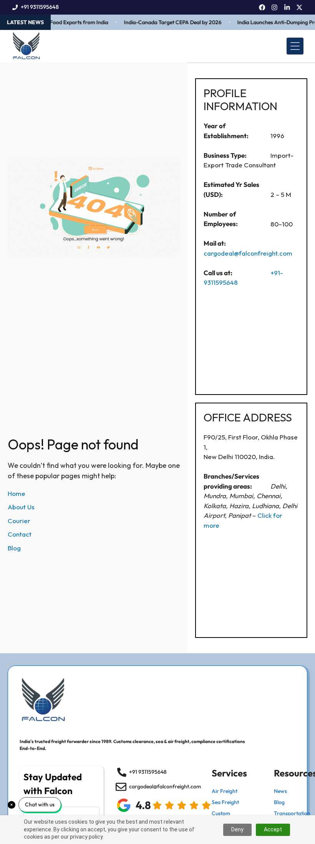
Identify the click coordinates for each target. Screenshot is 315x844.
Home (16, 493)
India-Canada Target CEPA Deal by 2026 (167, 22)
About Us (21, 507)
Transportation (292, 813)
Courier (19, 521)
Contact (20, 534)
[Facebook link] (262, 7)
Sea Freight (225, 802)
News (280, 791)
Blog (14, 548)
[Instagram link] (274, 7)
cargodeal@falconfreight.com (248, 253)
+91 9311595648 (40, 6)
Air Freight (224, 791)
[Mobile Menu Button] (295, 46)
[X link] (299, 7)
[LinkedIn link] (287, 7)
